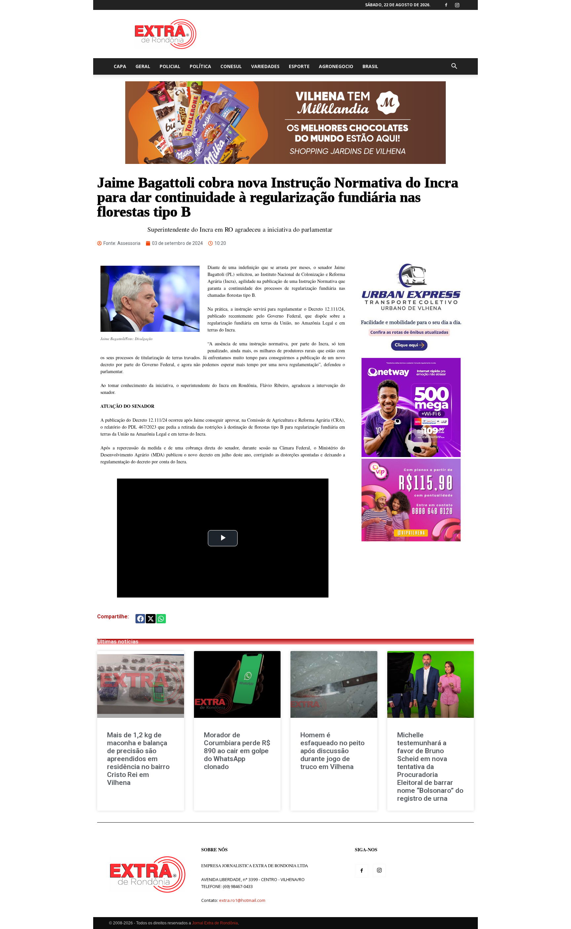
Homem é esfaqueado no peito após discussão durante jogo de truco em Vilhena (332, 751)
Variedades (265, 66)
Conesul (231, 66)
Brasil (370, 66)
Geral (142, 66)
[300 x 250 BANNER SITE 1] (411, 539)
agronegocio (336, 66)
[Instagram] (457, 5)
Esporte (299, 66)
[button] (454, 67)
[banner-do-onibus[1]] (411, 354)
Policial (170, 66)
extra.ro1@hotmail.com (242, 900)
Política (200, 66)
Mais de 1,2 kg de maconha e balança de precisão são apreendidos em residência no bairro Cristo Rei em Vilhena (138, 759)
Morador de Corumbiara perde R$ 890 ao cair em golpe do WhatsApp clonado (237, 751)
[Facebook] (446, 5)
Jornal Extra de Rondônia (215, 923)
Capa (120, 66)
